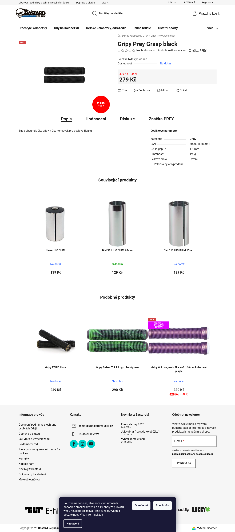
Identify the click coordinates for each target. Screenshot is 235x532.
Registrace (207, 2)
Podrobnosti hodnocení (172, 50)
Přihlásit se (184, 463)
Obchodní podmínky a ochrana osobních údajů (44, 2)
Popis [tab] (66, 119)
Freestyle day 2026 (132, 424)
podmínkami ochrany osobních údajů (192, 454)
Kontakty (24, 458)
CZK (170, 2)
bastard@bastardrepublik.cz (95, 426)
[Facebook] (74, 444)
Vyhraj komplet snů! (133, 439)
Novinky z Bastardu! (31, 469)
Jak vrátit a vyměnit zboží (34, 439)
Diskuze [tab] (127, 119)
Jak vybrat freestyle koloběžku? (140, 431)
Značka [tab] (161, 119)
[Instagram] (82, 444)
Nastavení (72, 523)
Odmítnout (141, 505)
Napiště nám (26, 463)
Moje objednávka (29, 479)
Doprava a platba (85, 2)
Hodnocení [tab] (96, 119)
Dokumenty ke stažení (32, 474)
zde (100, 514)
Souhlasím (162, 505)
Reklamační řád (28, 444)
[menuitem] (32, 28)
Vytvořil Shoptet (207, 528)
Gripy (193, 139)
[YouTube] (91, 444)
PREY (203, 50)
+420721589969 (88, 434)
